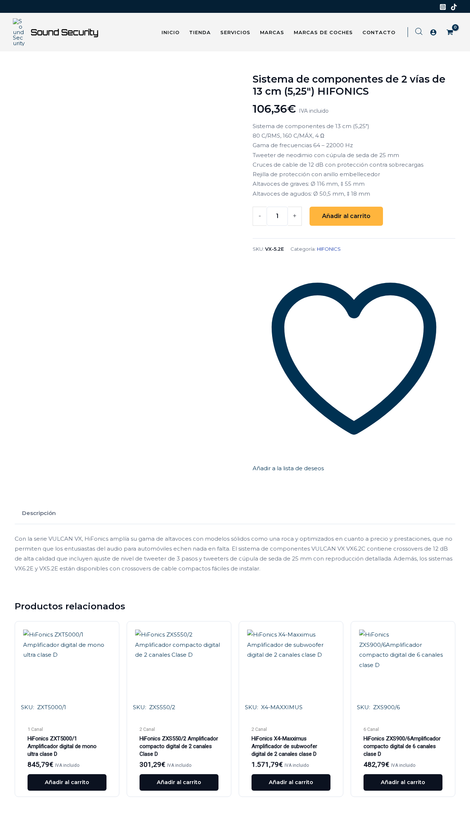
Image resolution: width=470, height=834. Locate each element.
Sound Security (64, 32)
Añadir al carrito (346, 216)
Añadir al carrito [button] (67, 782)
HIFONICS (329, 249)
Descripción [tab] (39, 513)
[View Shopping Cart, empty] (450, 33)
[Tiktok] (454, 7)
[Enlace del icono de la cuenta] (433, 32)
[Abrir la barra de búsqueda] (419, 31)
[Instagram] (443, 7)
